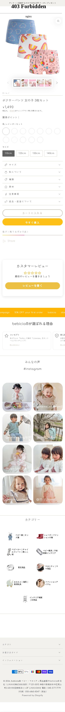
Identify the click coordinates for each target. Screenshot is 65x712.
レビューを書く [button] (33, 285)
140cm (50, 154)
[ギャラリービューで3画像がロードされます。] (32, 83)
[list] (33, 341)
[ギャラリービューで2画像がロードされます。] (24, 83)
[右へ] (57, 83)
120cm (22, 154)
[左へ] (8, 83)
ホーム (5, 93)
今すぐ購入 (32, 222)
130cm (36, 154)
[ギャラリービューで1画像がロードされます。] (17, 83)
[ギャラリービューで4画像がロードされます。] (40, 83)
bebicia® (15, 681)
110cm (8, 154)
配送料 (12, 111)
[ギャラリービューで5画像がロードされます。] (48, 83)
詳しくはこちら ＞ (14, 344)
